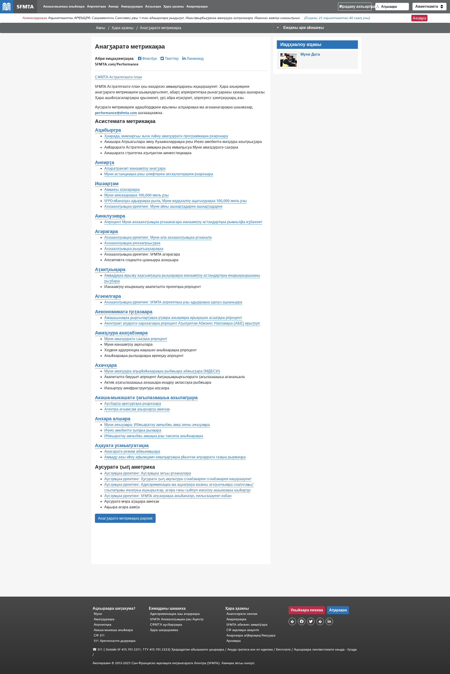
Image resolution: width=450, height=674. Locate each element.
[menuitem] (64, 7)
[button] (429, 6)
